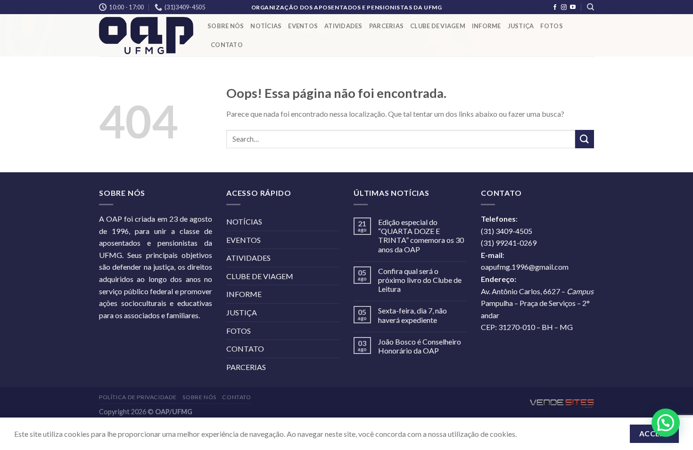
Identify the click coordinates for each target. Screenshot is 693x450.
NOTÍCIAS (265, 26)
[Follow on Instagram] (564, 7)
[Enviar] (584, 139)
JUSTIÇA (521, 26)
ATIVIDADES (343, 26)
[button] (666, 423)
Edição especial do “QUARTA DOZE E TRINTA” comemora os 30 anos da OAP (421, 235)
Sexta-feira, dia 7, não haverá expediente (412, 315)
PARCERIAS (386, 26)
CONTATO (227, 44)
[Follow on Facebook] (555, 7)
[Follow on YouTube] (573, 7)
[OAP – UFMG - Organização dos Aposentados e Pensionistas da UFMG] (146, 35)
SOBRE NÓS (225, 26)
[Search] (590, 7)
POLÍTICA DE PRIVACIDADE (138, 397)
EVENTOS (303, 26)
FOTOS (551, 26)
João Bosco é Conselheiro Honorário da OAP (419, 346)
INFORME (486, 26)
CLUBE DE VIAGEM (437, 26)
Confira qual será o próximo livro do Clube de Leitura (420, 279)
